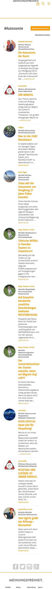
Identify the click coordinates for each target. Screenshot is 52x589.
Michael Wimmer (26, 41)
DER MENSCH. (26, 95)
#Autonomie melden (42, 35)
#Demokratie (24, 177)
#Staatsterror (31, 233)
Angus (21, 127)
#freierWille (30, 289)
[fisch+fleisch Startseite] (26, 9)
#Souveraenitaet (25, 237)
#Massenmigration (26, 352)
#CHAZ (22, 132)
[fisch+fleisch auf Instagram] (29, 566)
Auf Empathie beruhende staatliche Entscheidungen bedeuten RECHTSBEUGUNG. (28, 306)
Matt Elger (23, 172)
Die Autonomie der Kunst (27, 54)
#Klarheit (33, 466)
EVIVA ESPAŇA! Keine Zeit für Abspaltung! (27, 424)
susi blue (22, 410)
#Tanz (21, 91)
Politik (8, 587)
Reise (18, 587)
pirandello (23, 86)
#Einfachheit (24, 466)
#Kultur (22, 45)
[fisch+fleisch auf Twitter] (22, 566)
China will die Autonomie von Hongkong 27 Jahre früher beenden (27, 190)
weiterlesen (29, 79)
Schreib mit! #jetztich (39, 14)
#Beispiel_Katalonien (27, 418)
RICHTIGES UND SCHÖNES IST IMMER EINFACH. (27, 473)
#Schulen (23, 514)
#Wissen (22, 464)
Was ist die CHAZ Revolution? (28, 138)
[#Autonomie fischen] (40, 28)
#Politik (22, 130)
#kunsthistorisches (26, 49)
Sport (40, 587)
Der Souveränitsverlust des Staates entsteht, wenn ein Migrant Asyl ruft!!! (28, 369)
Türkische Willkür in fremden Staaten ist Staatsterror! (28, 246)
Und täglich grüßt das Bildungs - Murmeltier (28, 521)
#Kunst (28, 45)
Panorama (32, 587)
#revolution (30, 130)
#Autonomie (24, 47)
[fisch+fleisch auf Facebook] (15, 566)
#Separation (24, 416)
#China (28, 175)
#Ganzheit (28, 91)
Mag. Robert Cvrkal (26, 230)
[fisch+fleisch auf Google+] (36, 566)
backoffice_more (25, 509)
